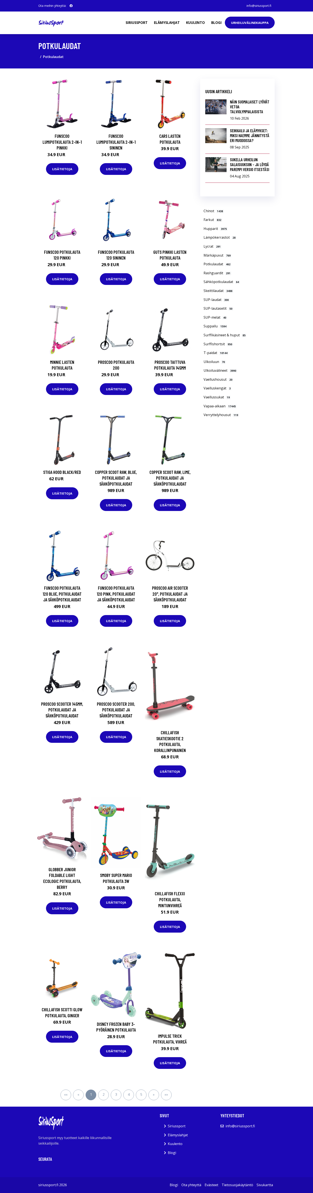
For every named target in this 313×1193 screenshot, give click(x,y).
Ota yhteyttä (191, 1185)
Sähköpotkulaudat (221, 281)
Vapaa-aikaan (220, 406)
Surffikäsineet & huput (225, 335)
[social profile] (71, 6)
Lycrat (212, 246)
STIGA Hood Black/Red (62, 472)
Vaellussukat (217, 397)
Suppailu (215, 326)
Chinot (213, 211)
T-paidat (215, 352)
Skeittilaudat (218, 290)
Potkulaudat (217, 264)
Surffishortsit (218, 344)
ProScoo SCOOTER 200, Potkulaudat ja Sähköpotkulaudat (116, 709)
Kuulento (195, 22)
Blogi (216, 22)
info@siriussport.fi (259, 6)
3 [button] (116, 1094)
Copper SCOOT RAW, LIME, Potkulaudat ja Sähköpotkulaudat (170, 477)
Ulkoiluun (214, 361)
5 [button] (141, 1094)
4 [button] (129, 1094)
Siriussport (137, 22)
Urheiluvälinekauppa (249, 22)
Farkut (212, 219)
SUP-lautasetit (218, 308)
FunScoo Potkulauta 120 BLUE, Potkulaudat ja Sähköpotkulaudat (62, 593)
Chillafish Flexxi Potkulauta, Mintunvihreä (170, 899)
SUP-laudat (216, 299)
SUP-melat (215, 317)
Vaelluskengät (217, 388)
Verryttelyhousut (221, 414)
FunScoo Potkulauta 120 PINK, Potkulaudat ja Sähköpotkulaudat (116, 593)
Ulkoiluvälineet (220, 370)
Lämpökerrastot (219, 237)
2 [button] (104, 1094)
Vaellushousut (218, 379)
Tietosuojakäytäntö (237, 1185)
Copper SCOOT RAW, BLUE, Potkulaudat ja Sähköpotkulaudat (116, 477)
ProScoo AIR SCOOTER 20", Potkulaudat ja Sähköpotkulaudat (170, 593)
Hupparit (215, 228)
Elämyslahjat (167, 22)
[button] (153, 1095)
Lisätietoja (62, 169)
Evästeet (211, 1185)
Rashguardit (217, 273)
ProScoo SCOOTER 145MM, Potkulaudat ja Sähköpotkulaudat (62, 709)
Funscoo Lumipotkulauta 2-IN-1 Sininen (116, 141)
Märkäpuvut (217, 255)
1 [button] (91, 1094)
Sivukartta (265, 1185)
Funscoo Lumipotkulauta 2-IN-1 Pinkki (62, 141)
